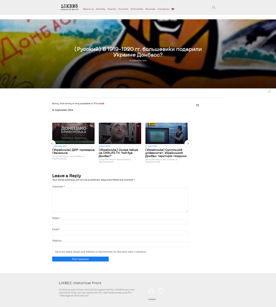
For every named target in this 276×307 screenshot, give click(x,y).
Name (56, 217)
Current (123, 8)
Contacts (163, 8)
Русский (99, 103)
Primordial (137, 8)
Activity (100, 8)
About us (88, 8)
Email (56, 229)
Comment (58, 186)
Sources (150, 8)
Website (57, 240)
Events (112, 8)
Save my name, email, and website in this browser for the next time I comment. (101, 252)
